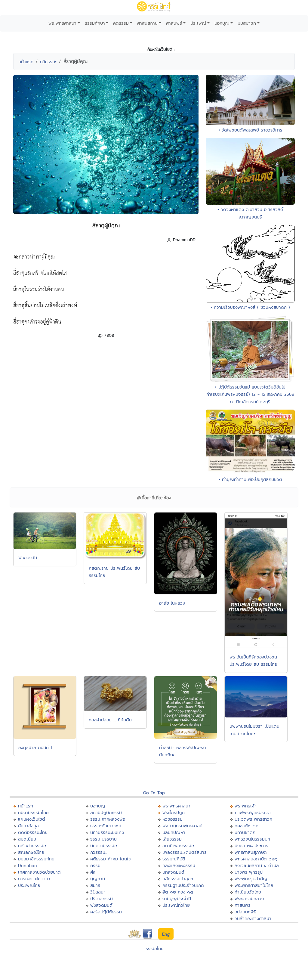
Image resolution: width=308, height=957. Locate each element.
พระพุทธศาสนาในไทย (254, 885)
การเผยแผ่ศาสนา (34, 878)
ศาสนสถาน (147, 23)
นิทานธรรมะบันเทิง (107, 832)
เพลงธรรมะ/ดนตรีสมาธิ (184, 852)
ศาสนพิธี (174, 23)
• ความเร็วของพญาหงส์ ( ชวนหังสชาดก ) (250, 307)
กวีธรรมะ (48, 61)
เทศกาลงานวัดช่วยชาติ (39, 872)
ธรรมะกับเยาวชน (105, 825)
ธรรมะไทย (155, 948)
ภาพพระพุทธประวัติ (253, 812)
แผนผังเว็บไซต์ (31, 819)
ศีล (93, 872)
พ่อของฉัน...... (30, 557)
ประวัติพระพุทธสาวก (253, 819)
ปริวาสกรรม (101, 898)
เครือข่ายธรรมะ (32, 845)
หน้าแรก (25, 61)
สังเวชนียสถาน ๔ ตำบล (257, 865)
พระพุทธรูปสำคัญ (251, 878)
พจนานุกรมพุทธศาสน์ (182, 825)
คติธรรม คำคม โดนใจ (110, 859)
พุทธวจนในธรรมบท (252, 839)
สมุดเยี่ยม (27, 839)
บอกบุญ (221, 23)
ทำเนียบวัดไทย (248, 892)
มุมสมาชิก (247, 23)
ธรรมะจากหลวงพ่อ (107, 819)
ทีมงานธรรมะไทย (33, 812)
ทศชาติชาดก (246, 825)
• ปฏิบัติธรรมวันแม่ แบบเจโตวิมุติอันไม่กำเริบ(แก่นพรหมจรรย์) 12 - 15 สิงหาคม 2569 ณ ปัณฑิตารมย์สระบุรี (250, 394)
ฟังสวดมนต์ (101, 905)
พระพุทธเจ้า (246, 806)
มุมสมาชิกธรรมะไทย (36, 859)
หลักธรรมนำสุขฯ (177, 878)
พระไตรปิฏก (173, 812)
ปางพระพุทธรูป (249, 872)
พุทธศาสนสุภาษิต (251, 852)
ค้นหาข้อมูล (28, 825)
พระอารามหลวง (249, 898)
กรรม (95, 865)
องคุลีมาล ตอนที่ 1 (35, 747)
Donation (27, 865)
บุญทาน (97, 878)
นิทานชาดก (245, 832)
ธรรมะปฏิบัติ (173, 859)
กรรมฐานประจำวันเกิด (183, 885)
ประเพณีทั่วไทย (176, 905)
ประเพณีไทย (29, 885)
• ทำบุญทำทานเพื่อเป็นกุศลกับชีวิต (250, 479)
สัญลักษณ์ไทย (31, 852)
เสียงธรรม (172, 839)
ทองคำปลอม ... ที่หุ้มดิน (110, 720)
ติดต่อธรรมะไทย (33, 832)
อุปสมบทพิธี (245, 912)
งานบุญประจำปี (176, 898)
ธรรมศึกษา (95, 23)
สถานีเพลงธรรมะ (178, 845)
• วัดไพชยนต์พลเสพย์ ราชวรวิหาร (250, 130)
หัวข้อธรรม (172, 819)
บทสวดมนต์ (173, 872)
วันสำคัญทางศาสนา (253, 918)
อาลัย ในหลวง (172, 603)
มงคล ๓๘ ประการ (251, 845)
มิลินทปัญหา (173, 832)
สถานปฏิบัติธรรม (106, 812)
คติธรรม (121, 23)
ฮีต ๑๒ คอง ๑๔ (177, 892)
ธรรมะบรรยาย (103, 839)
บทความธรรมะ (103, 845)
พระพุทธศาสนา (62, 23)
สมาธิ (95, 885)
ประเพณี (198, 23)
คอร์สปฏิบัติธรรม (106, 912)
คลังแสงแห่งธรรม (178, 865)
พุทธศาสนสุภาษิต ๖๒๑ (256, 859)
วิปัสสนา (98, 892)
